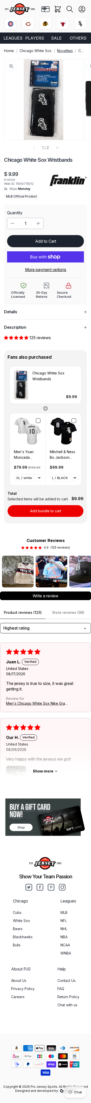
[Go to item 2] (51, 571)
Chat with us (67, 1005)
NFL (63, 920)
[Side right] (57, 147)
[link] (21, 385)
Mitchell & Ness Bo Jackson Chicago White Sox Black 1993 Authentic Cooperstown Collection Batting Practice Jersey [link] (63, 455)
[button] (70, 9)
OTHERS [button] (78, 38)
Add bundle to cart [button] (45, 511)
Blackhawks (23, 937)
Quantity (14, 212)
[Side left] (33, 147)
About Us (18, 980)
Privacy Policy (23, 988)
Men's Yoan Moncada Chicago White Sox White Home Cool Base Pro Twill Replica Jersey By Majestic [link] (26, 455)
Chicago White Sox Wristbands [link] (48, 376)
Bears (17, 929)
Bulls (16, 945)
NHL (63, 929)
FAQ (60, 988)
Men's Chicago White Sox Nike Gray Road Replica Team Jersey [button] (36, 703)
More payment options (45, 269)
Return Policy (68, 997)
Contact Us (66, 980)
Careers (18, 997)
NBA (63, 937)
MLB (63, 912)
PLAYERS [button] (34, 38)
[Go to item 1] (18, 571)
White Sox (21, 920)
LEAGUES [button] (13, 38)
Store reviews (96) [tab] (68, 612)
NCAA (65, 945)
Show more (43, 771)
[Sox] (80, 23)
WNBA (65, 953)
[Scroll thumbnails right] (85, 572)
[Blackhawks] (45, 23)
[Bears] (28, 23)
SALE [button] (56, 38)
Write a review (45, 595)
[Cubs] (10, 23)
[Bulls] (63, 23)
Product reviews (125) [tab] (23, 612)
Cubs (17, 912)
